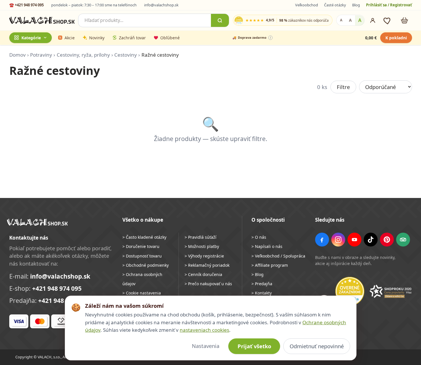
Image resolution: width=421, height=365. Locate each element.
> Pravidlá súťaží (200, 237)
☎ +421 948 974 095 (26, 5)
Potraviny (41, 54)
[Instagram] (338, 240)
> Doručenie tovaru (140, 246)
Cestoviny (125, 54)
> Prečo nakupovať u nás (208, 283)
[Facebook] (322, 240)
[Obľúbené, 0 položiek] (387, 20)
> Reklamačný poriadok (207, 265)
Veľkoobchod (306, 5)
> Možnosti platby (202, 246)
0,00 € (371, 37)
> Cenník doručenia (203, 274)
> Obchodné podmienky (145, 265)
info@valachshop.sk (161, 5)
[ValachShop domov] (42, 20)
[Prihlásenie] (372, 20)
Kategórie (31, 37)
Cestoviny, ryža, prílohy (83, 54)
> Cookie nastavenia (141, 293)
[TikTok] (371, 240)
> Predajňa (261, 283)
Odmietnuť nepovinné (317, 346)
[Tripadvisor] (403, 240)
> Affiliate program (269, 265)
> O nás (258, 237)
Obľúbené (170, 37)
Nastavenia (205, 345)
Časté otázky (335, 5)
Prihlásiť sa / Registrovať (389, 5)
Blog (356, 5)
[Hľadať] (220, 20)
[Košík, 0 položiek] (404, 20)
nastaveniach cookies (204, 330)
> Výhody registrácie (204, 256)
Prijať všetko (254, 346)
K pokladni (396, 37)
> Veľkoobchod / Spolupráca (278, 256)
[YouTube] (354, 240)
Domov (17, 54)
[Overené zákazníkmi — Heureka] (349, 291)
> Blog (257, 274)
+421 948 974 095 (57, 288)
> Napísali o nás (266, 246)
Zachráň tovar (132, 37)
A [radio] (341, 20)
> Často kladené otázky (144, 237)
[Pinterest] (387, 240)
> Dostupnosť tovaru (142, 256)
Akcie (70, 37)
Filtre (343, 86)
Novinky (96, 37)
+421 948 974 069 (63, 301)
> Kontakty (261, 293)
